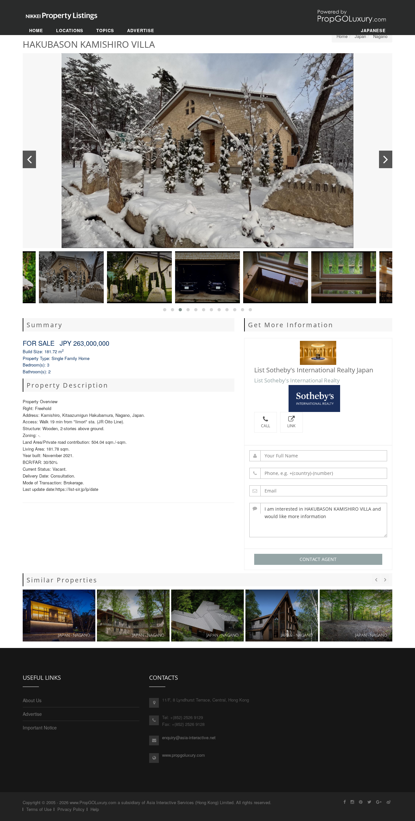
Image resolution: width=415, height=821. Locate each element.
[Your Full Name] (318, 455)
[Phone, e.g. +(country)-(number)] (318, 473)
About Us (32, 700)
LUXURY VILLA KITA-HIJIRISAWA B (207, 615)
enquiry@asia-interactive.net (189, 737)
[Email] (318, 490)
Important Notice (40, 727)
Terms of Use (39, 809)
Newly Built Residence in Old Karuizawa (281, 615)
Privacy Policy (71, 809)
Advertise (32, 714)
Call (265, 426)
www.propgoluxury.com (183, 755)
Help (94, 809)
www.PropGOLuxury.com (93, 802)
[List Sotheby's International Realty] (318, 398)
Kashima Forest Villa (133, 615)
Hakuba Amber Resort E (59, 615)
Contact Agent (318, 559)
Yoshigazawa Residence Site (356, 615)
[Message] (318, 520)
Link (291, 426)
